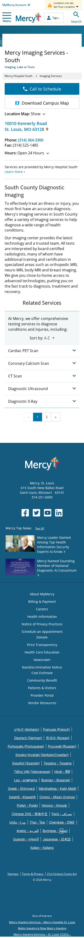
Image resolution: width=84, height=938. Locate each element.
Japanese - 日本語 (57, 839)
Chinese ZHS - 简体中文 (30, 814)
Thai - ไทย (37, 822)
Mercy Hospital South (18, 76)
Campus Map (45, 103)
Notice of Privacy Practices (42, 624)
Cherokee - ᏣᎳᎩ (62, 822)
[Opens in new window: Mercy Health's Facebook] (25, 512)
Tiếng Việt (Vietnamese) (32, 772)
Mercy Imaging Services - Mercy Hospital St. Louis (42, 922)
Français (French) (56, 729)
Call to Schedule (45, 89)
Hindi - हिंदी (62, 772)
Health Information (42, 616)
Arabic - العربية (28, 831)
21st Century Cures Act (62, 874)
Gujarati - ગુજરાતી (26, 839)
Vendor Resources (42, 703)
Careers (42, 609)
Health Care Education (42, 652)
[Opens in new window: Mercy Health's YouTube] (47, 512)
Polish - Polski (27, 805)
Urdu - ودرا (17, 822)
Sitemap (13, 874)
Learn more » (15, 171)
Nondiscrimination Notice (42, 667)
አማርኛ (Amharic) (26, 729)
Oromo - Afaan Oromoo (57, 797)
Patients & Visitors (42, 688)
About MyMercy (42, 594)
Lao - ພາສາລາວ (25, 780)
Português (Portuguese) (26, 746)
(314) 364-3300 (30, 140)
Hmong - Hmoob (54, 805)
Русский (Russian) (62, 746)
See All (39, 528)
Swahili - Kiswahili (22, 797)
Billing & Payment (42, 601)
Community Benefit (42, 680)
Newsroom (42, 659)
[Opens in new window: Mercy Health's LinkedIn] (59, 512)
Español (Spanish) (26, 763)
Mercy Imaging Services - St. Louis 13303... (42, 934)
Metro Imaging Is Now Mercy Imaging (42, 928)
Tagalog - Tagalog (58, 763)
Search (76, 21)
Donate (42, 637)
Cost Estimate (42, 673)
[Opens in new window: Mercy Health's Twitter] (36, 512)
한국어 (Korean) (58, 738)
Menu (7, 21)
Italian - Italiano (42, 848)
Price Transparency (42, 644)
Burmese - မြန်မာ (55, 831)
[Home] (28, 18)
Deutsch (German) (28, 738)
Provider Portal (42, 695)
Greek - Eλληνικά (21, 788)
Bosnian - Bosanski (55, 780)
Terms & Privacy (33, 874)
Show (22, 113)
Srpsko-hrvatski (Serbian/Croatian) (42, 755)
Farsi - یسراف (62, 814)
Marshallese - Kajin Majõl (57, 788)
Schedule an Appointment (42, 631)
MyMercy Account (14, 5)
